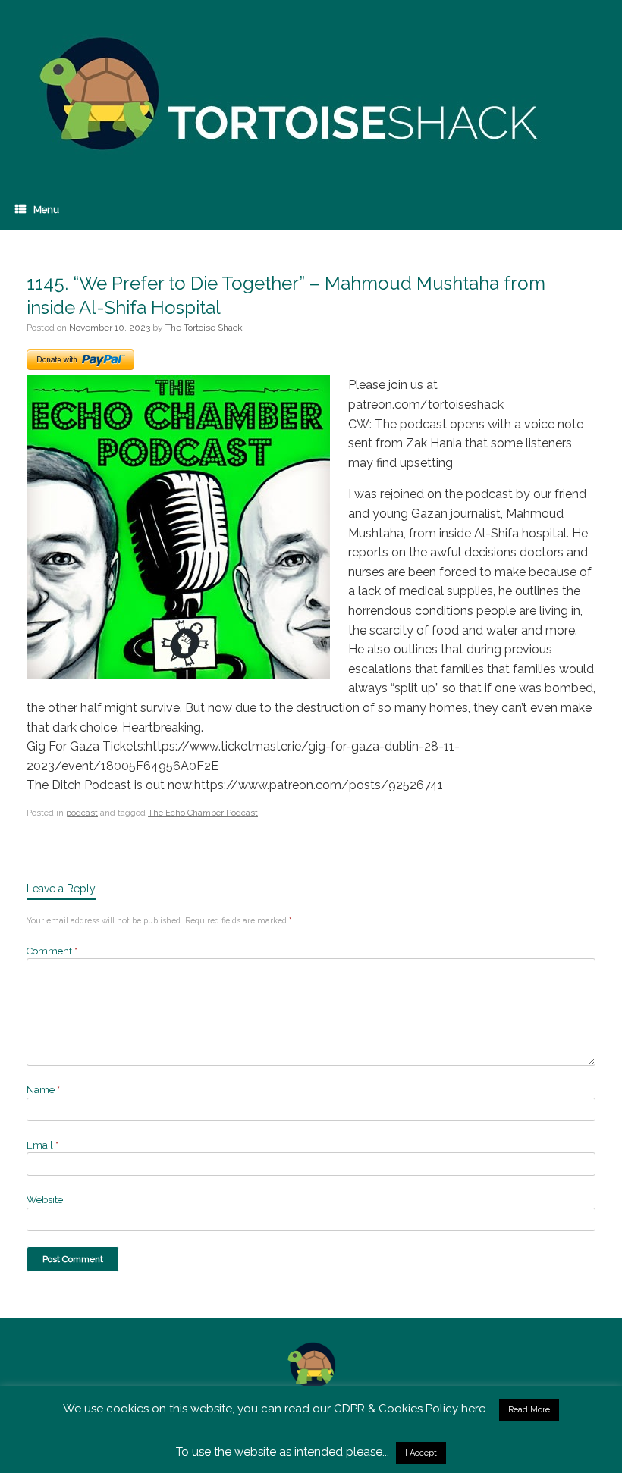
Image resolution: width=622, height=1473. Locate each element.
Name (43, 1089)
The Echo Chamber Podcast (203, 813)
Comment (52, 951)
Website (45, 1199)
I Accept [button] (421, 1453)
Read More (529, 1410)
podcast (82, 813)
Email (42, 1145)
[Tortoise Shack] (284, 94)
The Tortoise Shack (204, 327)
